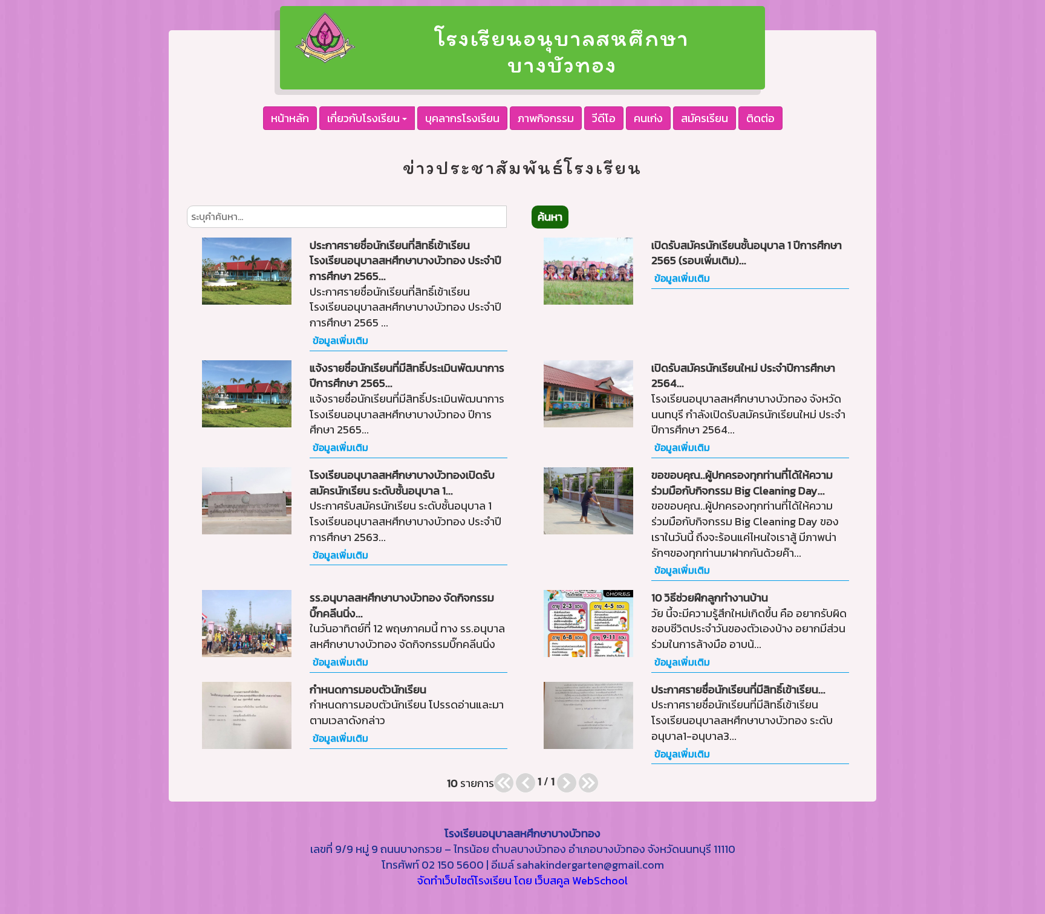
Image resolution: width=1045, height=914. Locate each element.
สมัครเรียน (704, 118)
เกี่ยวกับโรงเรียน (364, 118)
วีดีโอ (604, 118)
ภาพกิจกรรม (546, 118)
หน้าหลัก (290, 118)
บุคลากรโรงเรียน (462, 118)
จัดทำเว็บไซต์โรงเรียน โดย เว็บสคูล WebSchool (522, 880)
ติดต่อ (760, 118)
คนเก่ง (648, 118)
